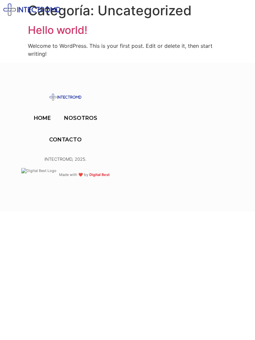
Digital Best (99, 174)
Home (42, 118)
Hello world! (57, 30)
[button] (178, 9)
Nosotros (80, 118)
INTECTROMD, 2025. (65, 159)
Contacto (65, 139)
